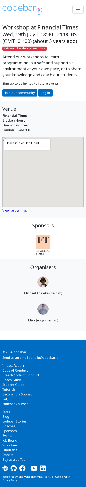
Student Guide (13, 385)
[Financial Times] (43, 245)
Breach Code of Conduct (20, 375)
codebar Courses (15, 404)
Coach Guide (12, 380)
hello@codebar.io (45, 357)
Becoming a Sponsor (18, 394)
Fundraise (9, 450)
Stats (6, 412)
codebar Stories (14, 421)
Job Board (9, 440)
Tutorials (9, 389)
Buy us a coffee (13, 459)
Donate (8, 455)
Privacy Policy (9, 480)
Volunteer (9, 445)
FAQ (5, 399)
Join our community (20, 93)
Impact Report (13, 365)
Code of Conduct (15, 370)
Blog (5, 416)
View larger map (14, 210)
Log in (45, 93)
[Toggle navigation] (78, 10)
